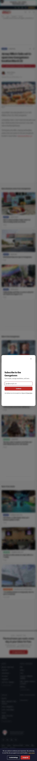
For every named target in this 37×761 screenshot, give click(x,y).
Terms (23, 393)
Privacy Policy (29, 393)
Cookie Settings (13, 757)
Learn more (31, 753)
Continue (18, 388)
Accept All (25, 757)
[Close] (30, 358)
